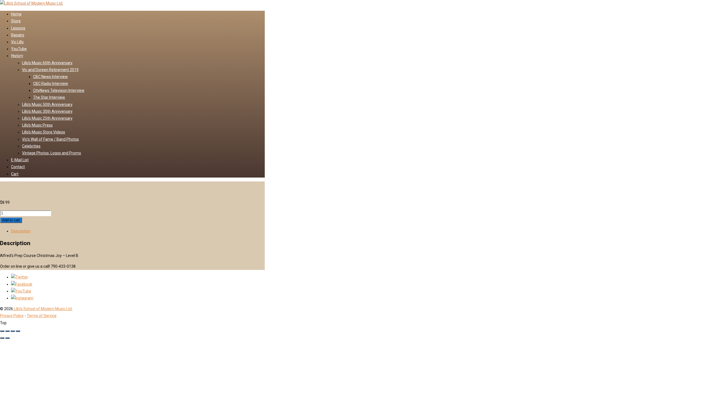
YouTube (19, 49)
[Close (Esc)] (18, 331)
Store (16, 21)
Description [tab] (21, 231)
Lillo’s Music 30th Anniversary (47, 111)
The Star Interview (49, 97)
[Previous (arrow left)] (2, 338)
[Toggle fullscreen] (7, 331)
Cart (14, 174)
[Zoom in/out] (2, 331)
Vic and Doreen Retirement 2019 (50, 70)
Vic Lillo (17, 42)
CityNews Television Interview (58, 90)
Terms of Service (42, 315)
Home (16, 14)
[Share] (12, 331)
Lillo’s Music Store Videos (43, 132)
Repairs (17, 35)
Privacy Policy (12, 315)
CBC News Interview (50, 76)
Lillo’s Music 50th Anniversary (47, 104)
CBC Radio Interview (50, 83)
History (17, 55)
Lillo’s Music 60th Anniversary (47, 63)
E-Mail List (20, 160)
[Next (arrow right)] (7, 338)
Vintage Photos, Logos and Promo (51, 153)
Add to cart (11, 220)
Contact (18, 167)
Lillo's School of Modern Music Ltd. (43, 309)
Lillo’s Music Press (37, 125)
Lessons (18, 28)
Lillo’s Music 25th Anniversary (47, 118)
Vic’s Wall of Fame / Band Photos (50, 139)
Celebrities (31, 146)
